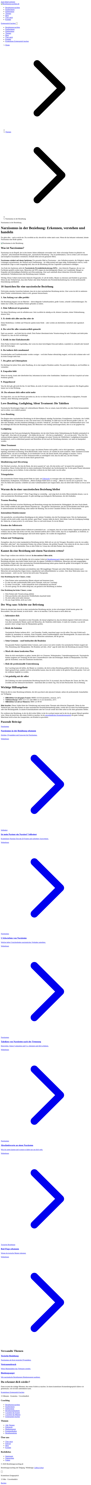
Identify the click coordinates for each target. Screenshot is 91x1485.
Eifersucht (46, 479)
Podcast (8, 1444)
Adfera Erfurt (39, 1468)
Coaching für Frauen (12, 1413)
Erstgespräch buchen (8, 23)
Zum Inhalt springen (8, 2)
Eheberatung (9, 11)
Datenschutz (9, 1458)
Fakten (7, 1460)
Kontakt (8, 19)
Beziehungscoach (53, 559)
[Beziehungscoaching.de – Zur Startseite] (10, 4)
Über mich (9, 17)
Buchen (3, 1483)
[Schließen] (2, 1472)
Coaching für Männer (12, 1415)
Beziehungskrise (11, 1433)
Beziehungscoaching (12, 8)
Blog (7, 15)
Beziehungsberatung (12, 1411)
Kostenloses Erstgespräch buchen (17, 41)
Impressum (9, 1456)
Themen (8, 13)
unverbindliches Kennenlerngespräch (58, 715)
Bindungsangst (10, 1429)
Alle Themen (10, 1425)
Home (7, 45)
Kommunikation (11, 1431)
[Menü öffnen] (17, 23)
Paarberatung (10, 10)
